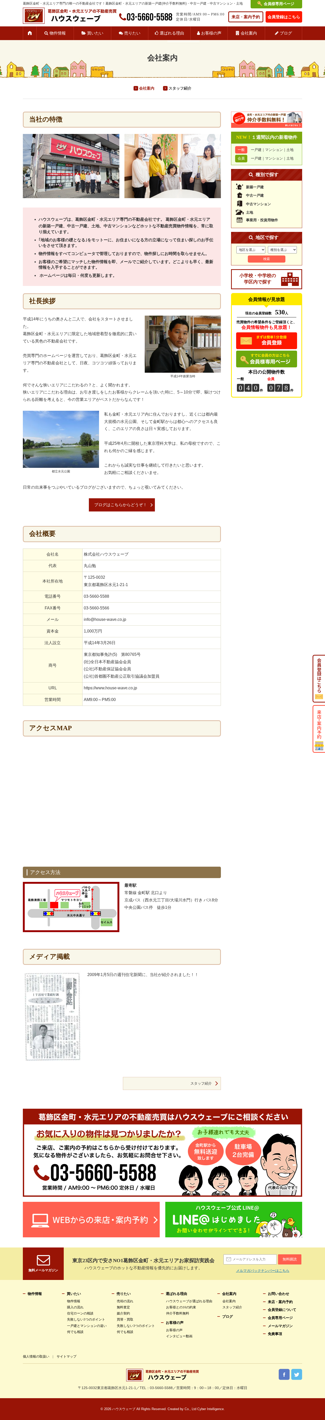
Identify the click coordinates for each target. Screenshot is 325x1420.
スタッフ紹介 (180, 88)
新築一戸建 (255, 187)
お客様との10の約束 (181, 1307)
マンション (274, 150)
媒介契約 (123, 1313)
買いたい (95, 33)
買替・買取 (125, 1319)
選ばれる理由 (172, 33)
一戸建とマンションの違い (87, 1326)
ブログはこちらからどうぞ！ (120, 505)
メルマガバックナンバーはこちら (262, 1271)
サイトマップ (66, 1356)
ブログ (286, 33)
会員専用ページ (280, 1318)
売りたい (132, 33)
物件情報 (58, 33)
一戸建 (256, 150)
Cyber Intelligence (210, 1409)
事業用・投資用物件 (262, 220)
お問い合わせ (278, 1294)
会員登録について (282, 1310)
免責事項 (275, 1334)
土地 (290, 150)
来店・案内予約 (246, 17)
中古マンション (258, 204)
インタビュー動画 (179, 1336)
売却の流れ (125, 1301)
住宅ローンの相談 (80, 1313)
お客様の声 (211, 33)
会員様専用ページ (279, 4)
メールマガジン (280, 1326)
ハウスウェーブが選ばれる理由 (189, 1301)
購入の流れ (75, 1307)
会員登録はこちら (284, 17)
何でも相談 (75, 1332)
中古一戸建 (255, 195)
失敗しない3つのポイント (86, 1319)
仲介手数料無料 (177, 1313)
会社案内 (249, 33)
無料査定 (123, 1307)
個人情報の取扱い (36, 1356)
